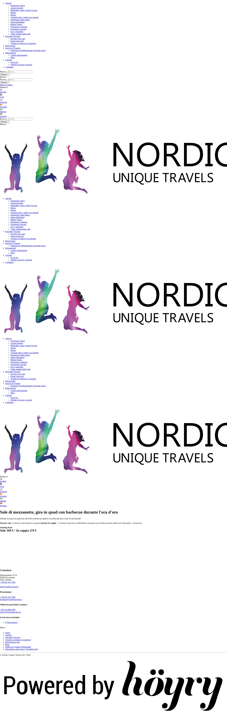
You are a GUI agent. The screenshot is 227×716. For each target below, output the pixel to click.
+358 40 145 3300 (7, 582)
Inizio (7, 633)
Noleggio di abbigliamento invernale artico (28, 50)
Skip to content (6, 85)
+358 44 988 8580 (7, 610)
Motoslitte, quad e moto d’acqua (24, 10)
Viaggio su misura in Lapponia (23, 43)
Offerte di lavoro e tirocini (21, 65)
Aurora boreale (17, 8)
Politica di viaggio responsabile (18, 647)
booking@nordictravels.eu (11, 599)
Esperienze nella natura (20, 20)
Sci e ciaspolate (17, 31)
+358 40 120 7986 (7, 597)
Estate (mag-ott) (17, 41)
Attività (8, 3)
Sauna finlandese (18, 22)
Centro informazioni (19, 55)
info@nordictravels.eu (9, 587)
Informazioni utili (12, 642)
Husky (13, 13)
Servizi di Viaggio (12, 48)
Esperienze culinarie (19, 27)
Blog (13, 57)
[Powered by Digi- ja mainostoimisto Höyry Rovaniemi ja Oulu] (113, 715)
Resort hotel (10, 46)
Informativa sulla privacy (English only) (21, 649)
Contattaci (9, 67)
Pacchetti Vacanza (12, 36)
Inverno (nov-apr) (18, 39)
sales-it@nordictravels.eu (10, 612)
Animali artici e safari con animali (24, 17)
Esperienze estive (18, 5)
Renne (13, 15)
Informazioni (10, 53)
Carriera (8, 60)
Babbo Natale (16, 24)
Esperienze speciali (18, 29)
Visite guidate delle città (20, 34)
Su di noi (14, 62)
